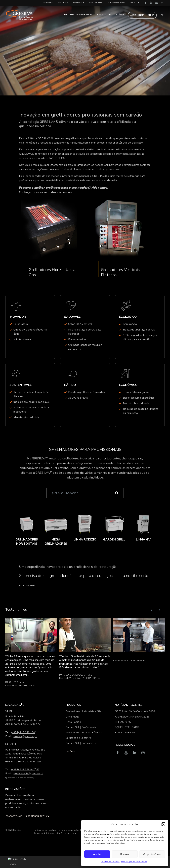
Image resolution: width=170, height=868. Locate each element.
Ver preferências (152, 854)
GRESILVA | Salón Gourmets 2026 (135, 711)
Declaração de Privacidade (134, 861)
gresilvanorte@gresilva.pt (28, 773)
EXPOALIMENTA (125, 732)
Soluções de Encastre (78, 738)
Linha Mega (72, 716)
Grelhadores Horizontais (26, 542)
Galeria (77, 2)
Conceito (68, 14)
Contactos (95, 2)
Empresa (48, 2)
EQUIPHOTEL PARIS (127, 727)
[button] (163, 824)
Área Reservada (116, 2)
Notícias (63, 2)
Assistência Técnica (142, 15)
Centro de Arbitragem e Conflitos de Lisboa (55, 833)
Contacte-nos (13, 816)
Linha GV (143, 539)
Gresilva (17, 830)
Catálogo (121, 14)
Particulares (104, 14)
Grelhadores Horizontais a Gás (52, 272)
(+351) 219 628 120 (23, 732)
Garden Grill (114, 539)
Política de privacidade (45, 830)
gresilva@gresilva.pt (25, 736)
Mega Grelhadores (55, 542)
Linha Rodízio (85, 539)
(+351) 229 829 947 (23, 769)
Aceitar (97, 854)
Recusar (124, 854)
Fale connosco (28, 585)
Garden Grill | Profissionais (81, 727)
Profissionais (85, 14)
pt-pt (133, 2)
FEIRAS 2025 (123, 722)
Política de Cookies (110, 861)
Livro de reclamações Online (72, 830)
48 (38, 769)
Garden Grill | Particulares (81, 743)
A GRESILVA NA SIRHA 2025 (132, 716)
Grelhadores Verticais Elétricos (120, 272)
